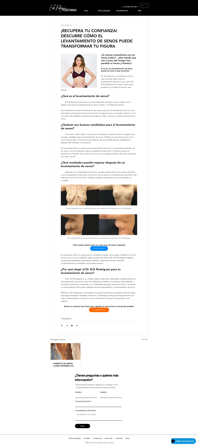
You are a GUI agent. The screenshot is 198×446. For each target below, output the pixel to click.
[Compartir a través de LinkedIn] (72, 325)
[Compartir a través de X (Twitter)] (67, 325)
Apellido (103, 392)
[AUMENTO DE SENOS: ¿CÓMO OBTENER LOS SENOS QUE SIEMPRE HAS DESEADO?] (65, 351)
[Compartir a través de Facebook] (62, 325)
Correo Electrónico (83, 401)
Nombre (78, 392)
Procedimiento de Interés (85, 410)
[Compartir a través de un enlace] (77, 325)
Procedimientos (66, 318)
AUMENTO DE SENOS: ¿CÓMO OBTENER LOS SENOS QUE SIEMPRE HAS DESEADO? (64, 364)
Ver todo (144, 339)
